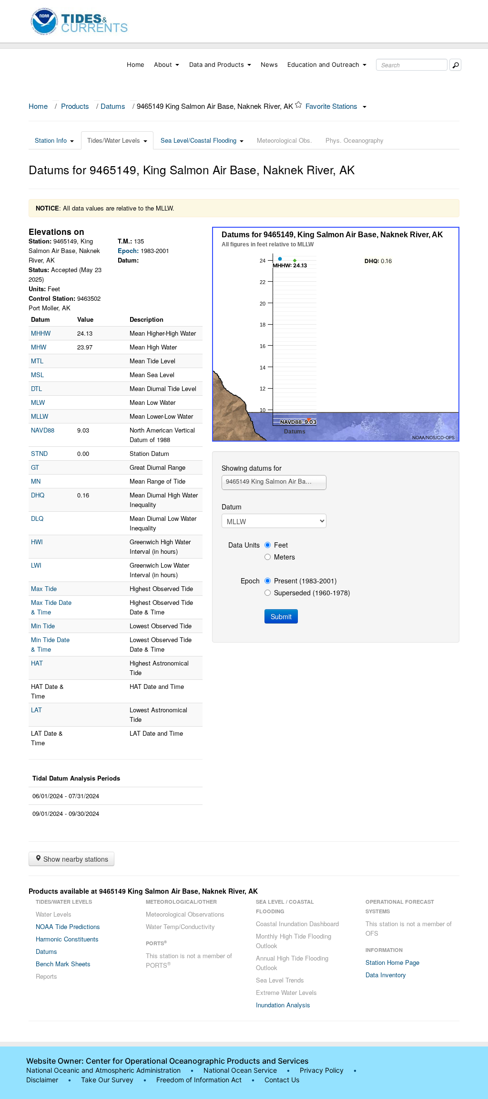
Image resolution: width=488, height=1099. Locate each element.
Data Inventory (386, 974)
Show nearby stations (74, 859)
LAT (36, 709)
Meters (284, 556)
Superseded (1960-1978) (312, 592)
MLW (38, 402)
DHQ (37, 494)
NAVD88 (42, 429)
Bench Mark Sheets (63, 963)
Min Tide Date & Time (50, 644)
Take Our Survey (108, 1080)
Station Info (51, 140)
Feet (281, 545)
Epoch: (128, 250)
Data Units (244, 545)
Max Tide (44, 588)
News (269, 64)
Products (75, 106)
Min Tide (43, 625)
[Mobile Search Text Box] (455, 65)
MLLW (39, 416)
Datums (113, 106)
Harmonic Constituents (67, 938)
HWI (37, 541)
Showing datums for (252, 468)
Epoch (250, 580)
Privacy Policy (322, 1070)
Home (135, 64)
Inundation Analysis (283, 1004)
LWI (36, 565)
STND (39, 453)
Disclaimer (42, 1080)
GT (35, 467)
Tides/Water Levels (113, 140)
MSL (37, 374)
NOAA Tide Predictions (68, 926)
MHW (38, 346)
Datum (232, 506)
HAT (37, 662)
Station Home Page (392, 962)
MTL (37, 360)
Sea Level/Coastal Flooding (198, 140)
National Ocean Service (240, 1070)
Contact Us (281, 1080)
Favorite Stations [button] (332, 106)
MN (36, 481)
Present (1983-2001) (305, 580)
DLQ (37, 518)
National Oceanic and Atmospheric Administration (103, 1070)
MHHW (41, 333)
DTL (36, 388)
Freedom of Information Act (199, 1080)
